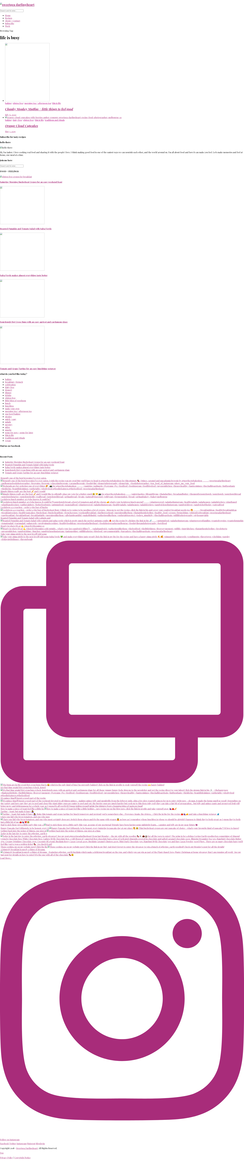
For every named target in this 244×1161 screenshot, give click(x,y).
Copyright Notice (22, 1157)
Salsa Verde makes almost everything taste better (24, 275)
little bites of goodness (15, 400)
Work (7, 26)
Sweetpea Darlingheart (27, 1148)
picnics (8, 416)
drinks (8, 395)
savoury (8, 424)
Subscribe (9, 23)
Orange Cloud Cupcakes (21, 126)
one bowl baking (12, 414)
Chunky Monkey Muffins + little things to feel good (39, 109)
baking (8, 103)
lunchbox (9, 406)
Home (8, 15)
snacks (8, 430)
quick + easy (10, 419)
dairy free (17, 120)
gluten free (18, 103)
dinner (8, 392)
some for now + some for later (19, 432)
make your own (12, 408)
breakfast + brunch (14, 382)
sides (7, 427)
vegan (8, 440)
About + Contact (12, 20)
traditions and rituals (55, 120)
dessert (8, 390)
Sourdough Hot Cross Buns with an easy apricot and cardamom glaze (34, 322)
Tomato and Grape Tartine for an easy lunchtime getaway (28, 368)
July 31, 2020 (10, 114)
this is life (56, 103)
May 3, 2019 (10, 131)
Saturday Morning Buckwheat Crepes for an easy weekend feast (31, 182)
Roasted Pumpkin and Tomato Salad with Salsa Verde (26, 228)
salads (8, 422)
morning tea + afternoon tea (37, 103)
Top (2, 1153)
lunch (7, 403)
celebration (10, 384)
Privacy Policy (6, 1157)
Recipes (8, 18)
